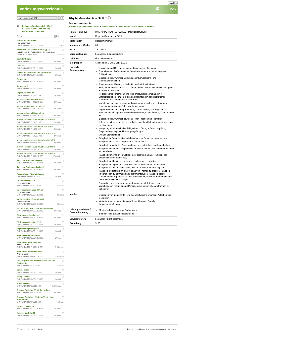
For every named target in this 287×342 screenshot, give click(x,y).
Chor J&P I (22, 66)
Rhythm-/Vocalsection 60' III (29, 222)
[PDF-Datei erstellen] (109, 18)
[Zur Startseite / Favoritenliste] (18, 26)
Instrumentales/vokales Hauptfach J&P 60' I (36, 147)
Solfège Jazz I (23, 270)
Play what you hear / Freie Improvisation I (35, 208)
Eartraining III (23, 86)
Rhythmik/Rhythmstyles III (28, 235)
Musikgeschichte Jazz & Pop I (30, 190)
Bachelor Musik (29, 29)
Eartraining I (22, 79)
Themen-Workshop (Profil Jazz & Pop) (34, 290)
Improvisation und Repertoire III (31, 106)
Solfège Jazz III (23, 277)
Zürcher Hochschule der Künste (30, 329)
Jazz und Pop (44, 29)
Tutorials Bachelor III (26, 313)
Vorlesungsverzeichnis (41, 9)
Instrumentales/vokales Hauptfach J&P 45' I (36, 140)
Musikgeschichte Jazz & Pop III (30, 199)
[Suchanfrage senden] (56, 36)
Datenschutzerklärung (136, 329)
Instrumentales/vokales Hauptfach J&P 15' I (36, 120)
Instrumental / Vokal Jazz (33, 31)
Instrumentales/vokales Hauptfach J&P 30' (35, 127)
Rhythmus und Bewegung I (29, 242)
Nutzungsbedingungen (157, 329)
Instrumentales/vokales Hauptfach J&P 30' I (36, 133)
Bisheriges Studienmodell (33, 26)
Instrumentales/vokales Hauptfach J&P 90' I (36, 154)
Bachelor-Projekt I (25, 59)
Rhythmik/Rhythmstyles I (28, 229)
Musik (49, 26)
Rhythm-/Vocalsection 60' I (29, 215)
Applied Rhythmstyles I (27, 40)
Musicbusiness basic (26, 181)
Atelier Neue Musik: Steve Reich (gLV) (33, 50)
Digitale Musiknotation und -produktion (34, 72)
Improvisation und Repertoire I (30, 99)
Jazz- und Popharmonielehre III (31, 167)
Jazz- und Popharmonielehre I (30, 160)
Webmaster (173, 329)
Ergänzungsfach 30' (26, 93)
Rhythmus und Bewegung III (29, 251)
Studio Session (24, 283)
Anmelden (173, 3)
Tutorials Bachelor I (25, 306)
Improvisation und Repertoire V (31, 113)
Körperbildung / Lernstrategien (30, 174)
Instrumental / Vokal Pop (143, 26)
